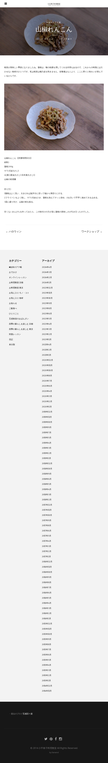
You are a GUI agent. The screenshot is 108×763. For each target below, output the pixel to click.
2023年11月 (47, 293)
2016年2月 (46, 613)
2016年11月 (47, 567)
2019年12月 (47, 411)
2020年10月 (47, 370)
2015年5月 (46, 660)
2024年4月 (47, 267)
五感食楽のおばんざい (19, 318)
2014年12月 (47, 685)
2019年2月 (46, 453)
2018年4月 (46, 489)
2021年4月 (46, 344)
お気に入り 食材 (16, 298)
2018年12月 (47, 463)
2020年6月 (47, 386)
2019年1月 (46, 458)
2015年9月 (46, 639)
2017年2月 (46, 551)
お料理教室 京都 (16, 282)
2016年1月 (46, 618)
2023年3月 (47, 329)
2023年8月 (47, 308)
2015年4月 (46, 665)
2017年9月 (46, 520)
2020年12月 (47, 360)
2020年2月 (47, 401)
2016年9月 (46, 577)
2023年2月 (47, 334)
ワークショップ (91, 231)
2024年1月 (46, 282)
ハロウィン (14, 231)
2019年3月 (46, 448)
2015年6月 (46, 654)
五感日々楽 (28, 713)
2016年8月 (46, 582)
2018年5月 (46, 484)
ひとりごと (14, 313)
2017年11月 (47, 510)
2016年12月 (47, 561)
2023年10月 (47, 298)
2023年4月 (47, 324)
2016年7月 (46, 587)
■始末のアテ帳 (54, 22)
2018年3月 (46, 494)
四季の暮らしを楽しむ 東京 (21, 329)
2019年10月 (47, 422)
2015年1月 (46, 680)
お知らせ (13, 303)
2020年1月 (47, 406)
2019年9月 (46, 427)
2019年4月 (46, 443)
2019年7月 (46, 432)
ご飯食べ (13, 308)
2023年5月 (47, 318)
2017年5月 (46, 535)
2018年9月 (46, 473)
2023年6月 (47, 313)
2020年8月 (47, 375)
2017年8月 (46, 525)
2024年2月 (47, 277)
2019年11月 (47, 417)
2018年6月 (46, 479)
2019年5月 (46, 437)
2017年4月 (46, 541)
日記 (11, 339)
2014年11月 (47, 691)
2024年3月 (47, 272)
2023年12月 (47, 287)
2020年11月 (47, 365)
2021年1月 (46, 355)
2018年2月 (46, 499)
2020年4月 (47, 391)
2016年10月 (47, 572)
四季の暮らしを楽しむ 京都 (21, 324)
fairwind (55, 752)
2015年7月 (46, 649)
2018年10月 (47, 468)
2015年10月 (47, 634)
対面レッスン (15, 334)
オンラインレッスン (18, 277)
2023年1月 (46, 339)
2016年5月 (46, 598)
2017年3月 (46, 546)
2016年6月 (46, 592)
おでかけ (13, 272)
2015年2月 (46, 675)
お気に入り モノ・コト (19, 293)
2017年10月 (47, 515)
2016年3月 (46, 608)
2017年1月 (46, 556)
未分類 (12, 344)
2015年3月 (46, 670)
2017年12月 (47, 505)
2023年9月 (47, 303)
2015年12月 (47, 623)
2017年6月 (46, 530)
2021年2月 (47, 349)
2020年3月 (47, 396)
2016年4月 (46, 603)
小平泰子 (68, 39)
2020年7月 (47, 381)
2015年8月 (46, 644)
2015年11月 (47, 629)
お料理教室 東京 (16, 287)
